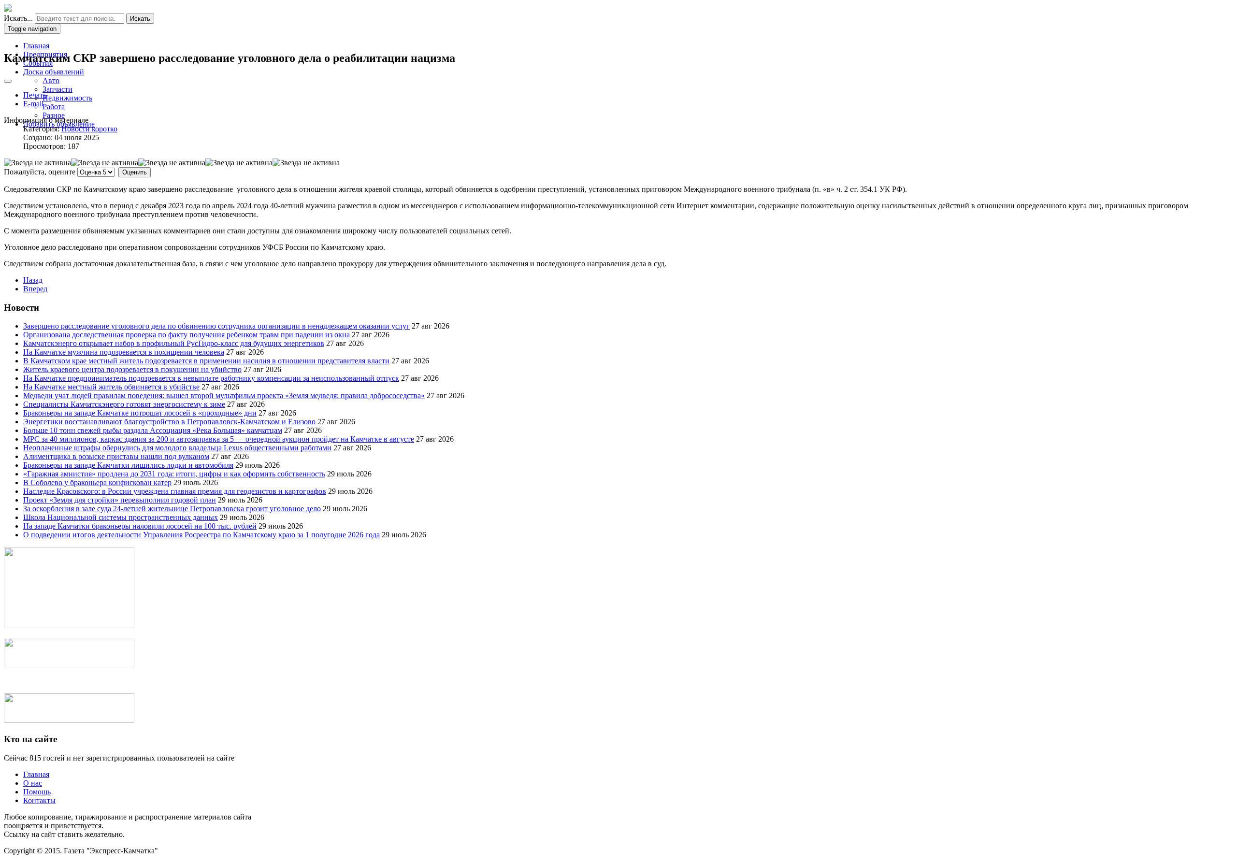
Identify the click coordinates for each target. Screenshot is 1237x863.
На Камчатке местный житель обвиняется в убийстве (111, 387)
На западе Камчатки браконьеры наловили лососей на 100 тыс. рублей (140, 526)
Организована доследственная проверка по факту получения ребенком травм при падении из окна (186, 335)
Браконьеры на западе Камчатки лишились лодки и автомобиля (128, 465)
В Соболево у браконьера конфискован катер (97, 482)
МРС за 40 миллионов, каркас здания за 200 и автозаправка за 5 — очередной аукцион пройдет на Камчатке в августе (218, 439)
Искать (140, 18)
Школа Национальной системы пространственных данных (120, 517)
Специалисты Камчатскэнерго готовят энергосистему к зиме (124, 404)
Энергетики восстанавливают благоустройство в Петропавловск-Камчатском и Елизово (169, 421)
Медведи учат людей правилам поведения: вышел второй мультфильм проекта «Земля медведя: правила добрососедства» (224, 395)
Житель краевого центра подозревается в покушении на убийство (132, 369)
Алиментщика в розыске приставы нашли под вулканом (116, 456)
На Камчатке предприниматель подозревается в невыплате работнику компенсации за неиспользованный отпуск (211, 378)
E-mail (33, 104)
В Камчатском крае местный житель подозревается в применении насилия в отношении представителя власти (206, 361)
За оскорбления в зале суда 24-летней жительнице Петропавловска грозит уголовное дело (172, 508)
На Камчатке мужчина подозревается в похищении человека (123, 352)
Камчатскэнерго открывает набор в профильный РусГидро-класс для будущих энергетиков (173, 343)
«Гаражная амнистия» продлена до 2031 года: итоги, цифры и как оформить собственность (174, 474)
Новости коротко (89, 129)
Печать (34, 95)
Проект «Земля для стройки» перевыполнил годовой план (119, 500)
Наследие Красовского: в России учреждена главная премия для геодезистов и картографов (174, 491)
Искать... (18, 18)
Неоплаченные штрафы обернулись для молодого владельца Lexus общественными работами (177, 448)
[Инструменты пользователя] (8, 81)
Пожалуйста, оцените (39, 172)
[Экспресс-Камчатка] (8, 9)
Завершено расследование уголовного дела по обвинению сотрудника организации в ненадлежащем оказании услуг (216, 326)
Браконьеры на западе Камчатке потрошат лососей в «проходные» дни (140, 413)
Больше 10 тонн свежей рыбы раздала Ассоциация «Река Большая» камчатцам (152, 430)
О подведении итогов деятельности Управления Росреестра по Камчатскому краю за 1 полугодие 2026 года (201, 535)
